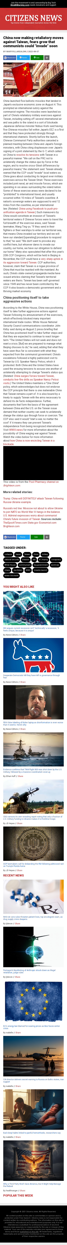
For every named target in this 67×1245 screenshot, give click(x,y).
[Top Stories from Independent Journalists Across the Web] (33, 25)
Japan (18, 554)
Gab (38, 58)
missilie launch (40, 570)
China (36, 554)
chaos (7, 570)
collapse (8, 554)
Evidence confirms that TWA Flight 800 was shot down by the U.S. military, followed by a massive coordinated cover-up (32, 770)
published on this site (29, 1232)
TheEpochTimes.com (15, 522)
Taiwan (27, 554)
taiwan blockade (12, 576)
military (45, 554)
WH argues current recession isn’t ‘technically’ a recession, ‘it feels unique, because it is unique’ (31, 629)
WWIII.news (16, 429)
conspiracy (56, 560)
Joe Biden (17, 570)
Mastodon (11, 58)
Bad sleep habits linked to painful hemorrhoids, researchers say (32, 1133)
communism (24, 565)
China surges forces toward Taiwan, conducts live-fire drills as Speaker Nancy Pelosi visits (31, 379)
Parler (24, 58)
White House (10, 565)
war (34, 560)
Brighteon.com (11, 526)
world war (55, 565)
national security (12, 560)
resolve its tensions (27, 154)
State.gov (33, 522)
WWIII (28, 570)
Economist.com (47, 522)
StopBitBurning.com (19, 5)
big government (41, 565)
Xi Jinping (43, 560)
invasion (25, 560)
